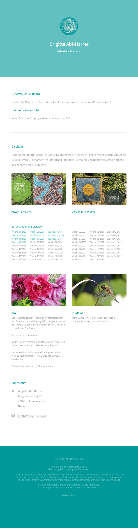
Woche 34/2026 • (37, 238)
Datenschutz (69, 495)
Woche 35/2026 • (56, 238)
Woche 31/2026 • (37, 235)
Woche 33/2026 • (19, 238)
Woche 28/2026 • (37, 231)
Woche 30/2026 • (19, 235)
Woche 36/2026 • (19, 242)
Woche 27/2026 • (19, 231)
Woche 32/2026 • (56, 235)
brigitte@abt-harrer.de (32, 415)
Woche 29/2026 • (56, 231)
